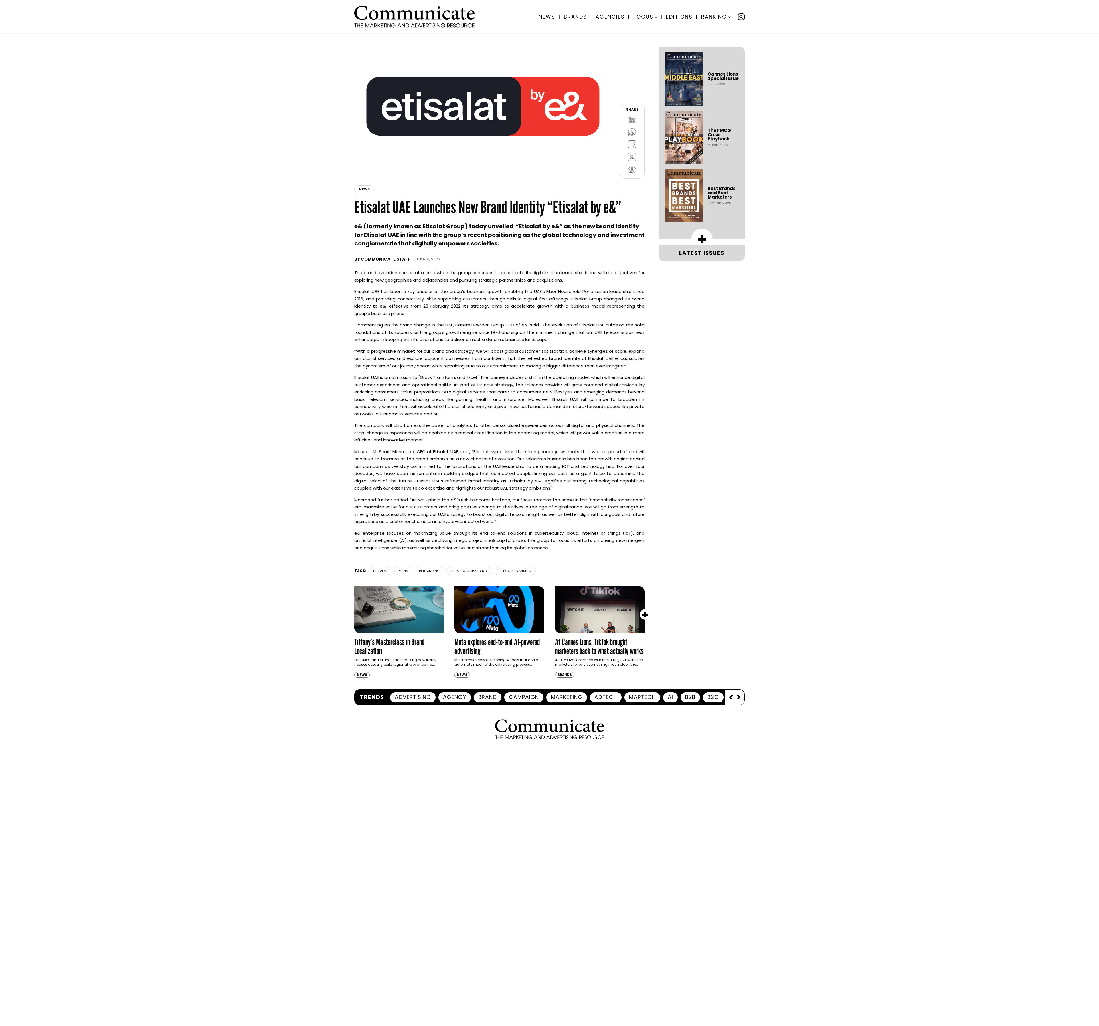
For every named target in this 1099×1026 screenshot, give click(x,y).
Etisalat (380, 571)
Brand (487, 697)
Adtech (605, 697)
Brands (575, 16)
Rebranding (429, 571)
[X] (632, 157)
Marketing (566, 697)
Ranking (714, 16)
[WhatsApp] (632, 131)
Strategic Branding (469, 571)
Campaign (524, 697)
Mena (403, 571)
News (547, 16)
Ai (670, 697)
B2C (713, 697)
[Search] (741, 16)
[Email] (632, 169)
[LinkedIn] (632, 119)
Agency (454, 697)
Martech (642, 697)
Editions (679, 16)
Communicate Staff (385, 259)
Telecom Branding (514, 571)
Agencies (610, 16)
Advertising (413, 697)
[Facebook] (632, 144)
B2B (690, 697)
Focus (643, 16)
